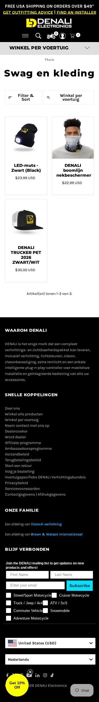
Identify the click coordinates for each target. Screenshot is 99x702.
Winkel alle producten (24, 414)
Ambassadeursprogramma (28, 448)
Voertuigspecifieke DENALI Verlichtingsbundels (45, 477)
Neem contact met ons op (27, 425)
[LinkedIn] (37, 676)
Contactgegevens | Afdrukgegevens (35, 494)
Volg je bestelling (19, 471)
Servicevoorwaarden (22, 488)
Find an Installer (76, 12)
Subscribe (79, 585)
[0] (51, 36)
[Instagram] (45, 676)
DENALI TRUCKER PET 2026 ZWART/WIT (26, 255)
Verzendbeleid (17, 454)
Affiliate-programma (23, 442)
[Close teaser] (30, 672)
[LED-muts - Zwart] (26, 137)
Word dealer (15, 437)
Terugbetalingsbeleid (23, 460)
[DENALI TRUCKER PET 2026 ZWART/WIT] (26, 220)
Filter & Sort (26, 97)
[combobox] (50, 643)
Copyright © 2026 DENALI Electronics (36, 685)
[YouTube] (29, 676)
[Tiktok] (52, 676)
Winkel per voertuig (71, 97)
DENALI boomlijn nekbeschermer (73, 170)
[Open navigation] (25, 36)
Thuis (49, 59)
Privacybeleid (16, 483)
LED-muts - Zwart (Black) (26, 168)
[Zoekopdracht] (38, 36)
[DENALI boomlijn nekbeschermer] (73, 137)
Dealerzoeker (16, 431)
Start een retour (18, 465)
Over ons (12, 408)
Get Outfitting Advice (28, 12)
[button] (17, 685)
